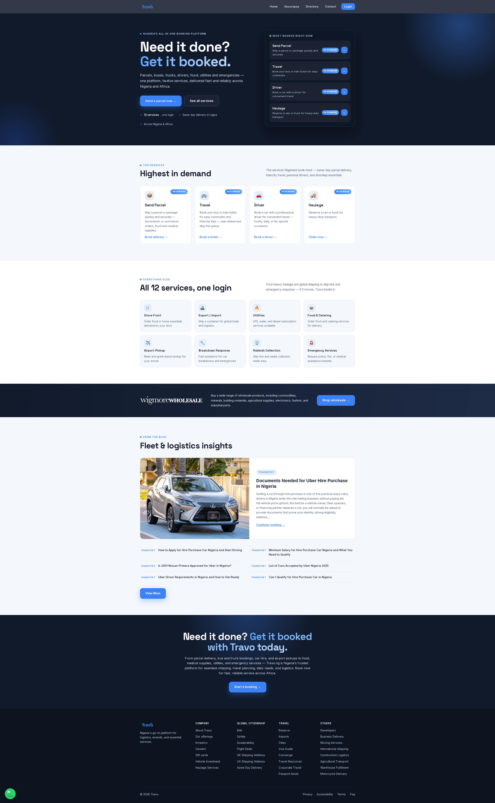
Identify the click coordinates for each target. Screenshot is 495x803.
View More (152, 593)
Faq (352, 794)
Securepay (291, 6)
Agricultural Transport (334, 761)
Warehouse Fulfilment (334, 767)
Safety (241, 736)
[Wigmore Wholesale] (171, 400)
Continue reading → (270, 525)
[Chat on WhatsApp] (10, 793)
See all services (201, 101)
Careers (200, 748)
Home (274, 6)
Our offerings (204, 736)
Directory (312, 6)
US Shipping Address (251, 761)
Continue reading (282, 517)
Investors (201, 742)
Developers (328, 730)
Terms (341, 794)
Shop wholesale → (336, 400)
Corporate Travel (290, 767)
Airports (284, 736)
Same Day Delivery (249, 767)
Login (348, 6)
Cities (282, 742)
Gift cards (201, 755)
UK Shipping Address (251, 755)
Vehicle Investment (207, 761)
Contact (330, 6)
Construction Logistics (334, 755)
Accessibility (325, 794)
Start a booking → (247, 687)
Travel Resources (290, 761)
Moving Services (331, 742)
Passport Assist (288, 773)
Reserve (284, 730)
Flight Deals (244, 748)
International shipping (334, 748)
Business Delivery (332, 736)
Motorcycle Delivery (333, 773)
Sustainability (245, 742)
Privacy (307, 794)
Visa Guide (286, 748)
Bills (239, 730)
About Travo (203, 730)
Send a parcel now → (160, 101)
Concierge (286, 755)
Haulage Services (207, 767)
